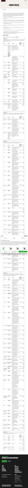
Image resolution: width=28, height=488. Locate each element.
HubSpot (9, 52)
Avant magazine (17, 470)
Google (8, 56)
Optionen (3, 468)
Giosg (8, 72)
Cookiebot (9, 65)
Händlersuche (4, 461)
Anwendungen (4, 470)
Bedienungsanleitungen (18, 472)
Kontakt (9, 461)
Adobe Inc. (9, 203)
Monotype (9, 55)
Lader (3, 466)
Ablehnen (5, 251)
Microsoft (9, 157)
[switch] (11, 248)
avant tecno (16, 466)
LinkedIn (9, 54)
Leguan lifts (16, 469)
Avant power (17, 468)
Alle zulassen (22, 251)
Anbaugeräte (4, 469)
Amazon (9, 76)
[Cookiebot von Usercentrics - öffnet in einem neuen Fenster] (24, 236)
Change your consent (5, 35)
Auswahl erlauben (14, 251)
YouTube (9, 287)
